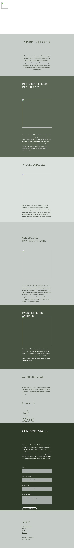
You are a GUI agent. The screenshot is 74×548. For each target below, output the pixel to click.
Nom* (24, 467)
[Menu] (71, 5)
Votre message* (27, 494)
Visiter (24, 528)
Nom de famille (27, 476)
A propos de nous (27, 526)
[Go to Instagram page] (29, 522)
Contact (24, 533)
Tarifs (28, 403)
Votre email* (26, 485)
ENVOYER (29, 508)
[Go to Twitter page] (23, 522)
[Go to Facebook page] (26, 522)
